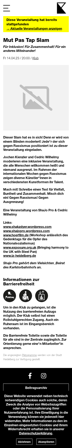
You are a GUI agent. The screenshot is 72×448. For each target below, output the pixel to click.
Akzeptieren (46, 441)
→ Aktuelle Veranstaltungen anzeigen (34, 28)
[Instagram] (44, 376)
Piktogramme (29, 355)
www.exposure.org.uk (19, 247)
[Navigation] (6, 8)
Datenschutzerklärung (35, 433)
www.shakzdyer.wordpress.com (27, 226)
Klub (35, 58)
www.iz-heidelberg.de (19, 255)
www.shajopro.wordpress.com (26, 231)
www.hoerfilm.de (16, 235)
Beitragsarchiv (36, 388)
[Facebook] (30, 376)
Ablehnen (24, 441)
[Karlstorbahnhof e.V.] (62, 8)
